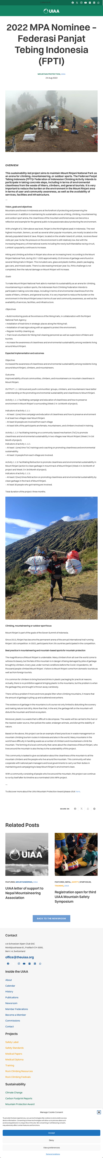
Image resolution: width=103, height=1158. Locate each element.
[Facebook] (73, 3)
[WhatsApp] (98, 3)
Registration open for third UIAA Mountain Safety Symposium (75, 896)
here (78, 791)
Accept (51, 1133)
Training (59, 886)
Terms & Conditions (53, 1154)
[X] (77, 3)
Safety (75, 882)
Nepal (68, 882)
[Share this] (75, 809)
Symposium (85, 882)
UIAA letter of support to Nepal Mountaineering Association (24, 893)
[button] (99, 1112)
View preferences (51, 1147)
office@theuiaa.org (19, 957)
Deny (51, 1140)
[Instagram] (81, 3)
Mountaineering (24, 882)
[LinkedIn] (94, 3)
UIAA (63, 74)
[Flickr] (90, 3)
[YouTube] (85, 3)
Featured (10, 882)
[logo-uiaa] (52, 10)
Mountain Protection (49, 74)
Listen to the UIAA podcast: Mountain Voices (47, 2)
